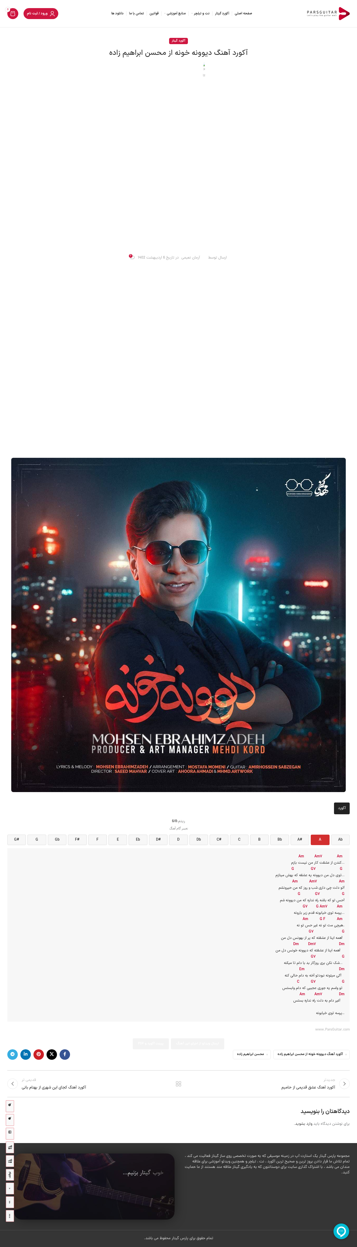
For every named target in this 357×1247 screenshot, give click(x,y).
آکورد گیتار (178, 40)
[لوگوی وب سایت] (327, 14)
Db (199, 840)
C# (219, 840)
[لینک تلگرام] (12, 1054)
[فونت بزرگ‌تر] (10, 1106)
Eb (138, 840)
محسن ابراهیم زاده (250, 1054)
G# (16, 840)
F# (77, 840)
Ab (340, 840)
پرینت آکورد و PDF (151, 1043)
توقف (10, 1175)
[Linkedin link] (25, 1054)
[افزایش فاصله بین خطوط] (10, 1161)
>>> (10, 1216)
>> (10, 1202)
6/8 (174, 821)
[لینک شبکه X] (52, 1054)
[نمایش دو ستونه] (10, 1134)
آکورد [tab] (342, 808)
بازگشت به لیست (179, 1084)
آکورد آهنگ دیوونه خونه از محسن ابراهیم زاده (310, 1054)
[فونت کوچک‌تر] (10, 1120)
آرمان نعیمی (190, 258)
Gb (57, 840)
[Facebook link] (65, 1054)
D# (158, 840)
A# (299, 840)
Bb (280, 840)
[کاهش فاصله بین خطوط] (10, 1147)
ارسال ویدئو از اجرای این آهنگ (197, 1043)
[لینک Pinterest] (38, 1054)
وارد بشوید (303, 1124)
